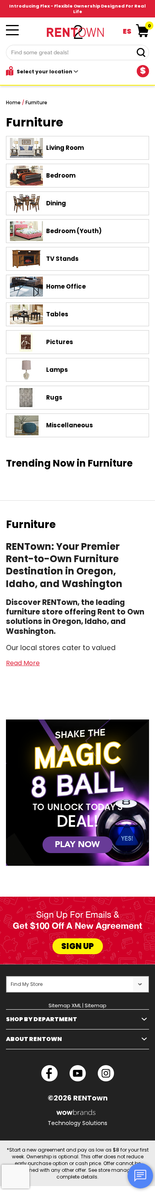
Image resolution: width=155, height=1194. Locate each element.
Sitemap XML (64, 1005)
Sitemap (96, 1005)
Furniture (36, 102)
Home (13, 102)
